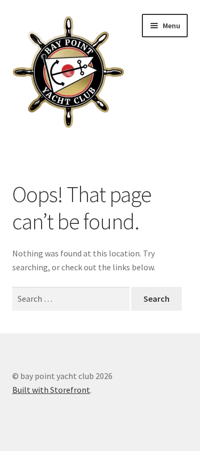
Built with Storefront (51, 389)
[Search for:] (72, 298)
